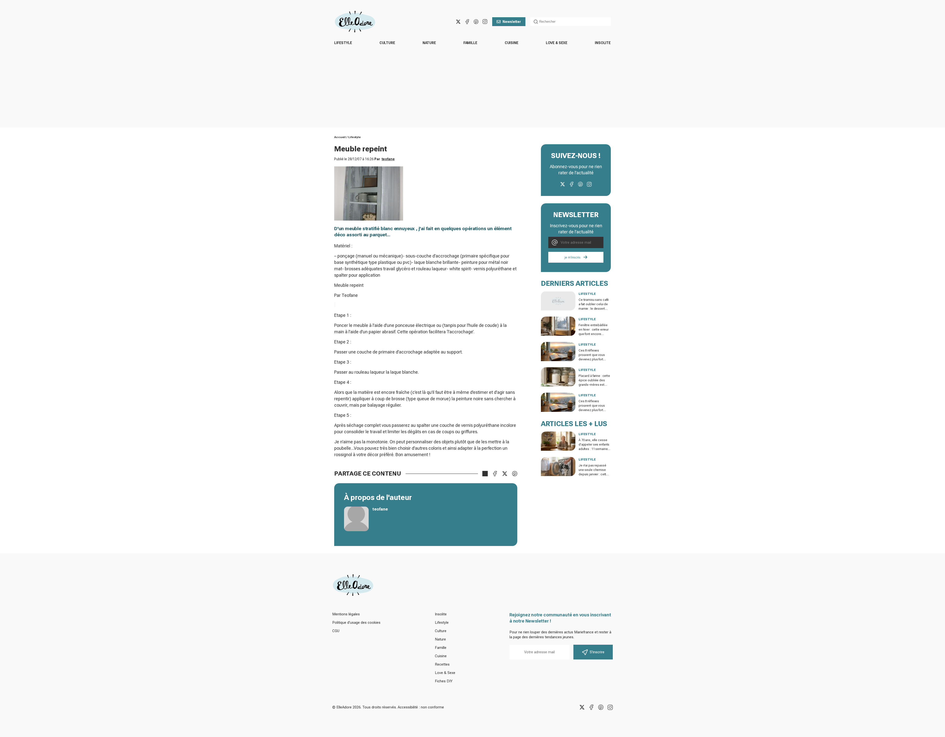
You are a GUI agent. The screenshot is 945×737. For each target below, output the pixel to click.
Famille (470, 43)
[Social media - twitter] (458, 21)
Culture (387, 43)
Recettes (442, 664)
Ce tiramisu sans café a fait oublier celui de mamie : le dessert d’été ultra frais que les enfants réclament (595, 308)
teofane (388, 159)
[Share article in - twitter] (504, 473)
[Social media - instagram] (484, 21)
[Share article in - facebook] (495, 473)
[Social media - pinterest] (475, 21)
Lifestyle (343, 43)
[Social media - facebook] (467, 21)
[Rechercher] (536, 22)
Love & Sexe (556, 43)
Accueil (340, 137)
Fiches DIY (444, 681)
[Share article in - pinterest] (514, 473)
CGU (335, 631)
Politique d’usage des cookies (356, 622)
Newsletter (512, 22)
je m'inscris (573, 257)
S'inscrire (597, 652)
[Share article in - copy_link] (485, 473)
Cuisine (512, 43)
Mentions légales (346, 614)
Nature (429, 43)
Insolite (603, 43)
